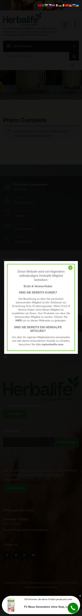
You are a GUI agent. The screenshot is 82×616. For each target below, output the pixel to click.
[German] (60, 5)
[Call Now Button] (73, 608)
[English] (53, 5)
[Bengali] (43, 5)
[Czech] (50, 5)
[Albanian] (39, 5)
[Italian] (63, 5)
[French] (57, 5)
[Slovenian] (74, 5)
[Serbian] (70, 5)
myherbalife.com (52, 344)
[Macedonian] (67, 5)
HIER (18, 320)
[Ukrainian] (77, 5)
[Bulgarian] (46, 5)
